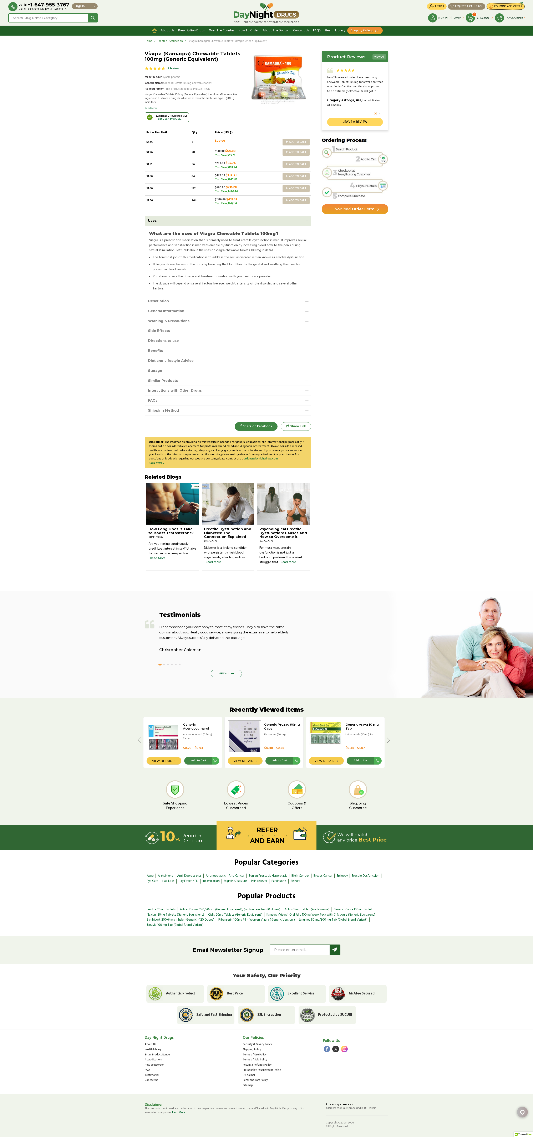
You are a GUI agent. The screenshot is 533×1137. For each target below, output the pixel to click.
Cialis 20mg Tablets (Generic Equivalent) (235, 914)
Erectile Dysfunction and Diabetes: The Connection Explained (227, 533)
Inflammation (211, 881)
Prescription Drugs (191, 30)
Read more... (156, 463)
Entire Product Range (157, 1055)
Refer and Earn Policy (255, 1080)
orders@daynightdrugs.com (260, 458)
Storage (155, 371)
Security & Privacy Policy (257, 1044)
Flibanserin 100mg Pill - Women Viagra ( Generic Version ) (256, 919)
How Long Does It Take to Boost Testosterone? (171, 531)
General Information (166, 311)
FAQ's (317, 30)
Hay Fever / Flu (188, 881)
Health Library (335, 30)
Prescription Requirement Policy (262, 1070)
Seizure (295, 881)
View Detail (162, 760)
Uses (152, 221)
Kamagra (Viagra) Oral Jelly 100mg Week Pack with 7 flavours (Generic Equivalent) (320, 914)
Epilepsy (342, 875)
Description (158, 301)
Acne (150, 875)
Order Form (353, 209)
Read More (151, 108)
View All (379, 57)
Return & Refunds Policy (257, 1065)
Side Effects (159, 331)
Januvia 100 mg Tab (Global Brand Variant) (175, 924)
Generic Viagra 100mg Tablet (353, 909)
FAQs (152, 400)
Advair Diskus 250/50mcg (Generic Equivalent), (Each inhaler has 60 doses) (230, 909)
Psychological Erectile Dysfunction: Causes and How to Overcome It (283, 533)
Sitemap (248, 1085)
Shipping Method (163, 410)
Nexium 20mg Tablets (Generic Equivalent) (175, 914)
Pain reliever (259, 881)
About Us (167, 30)
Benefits (155, 351)
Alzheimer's (165, 875)
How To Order (248, 30)
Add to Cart (297, 142)
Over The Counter (221, 30)
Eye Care (152, 881)
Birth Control (300, 875)
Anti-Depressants (189, 875)
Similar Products (163, 381)
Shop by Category (363, 30)
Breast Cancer (323, 875)
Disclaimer (249, 1075)
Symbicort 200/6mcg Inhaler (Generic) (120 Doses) (180, 919)
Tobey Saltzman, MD (169, 119)
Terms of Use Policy (254, 1055)
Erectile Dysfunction (170, 41)
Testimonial (152, 1075)
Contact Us (301, 30)
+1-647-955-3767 (48, 5)
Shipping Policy (252, 1050)
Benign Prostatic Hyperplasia (268, 875)
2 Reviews (173, 68)
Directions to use (163, 341)
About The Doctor (276, 30)
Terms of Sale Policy (255, 1060)
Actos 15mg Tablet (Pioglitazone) (306, 909)
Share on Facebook (257, 426)
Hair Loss (168, 881)
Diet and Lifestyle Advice (171, 361)
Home (148, 41)
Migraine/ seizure (235, 881)
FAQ (147, 1070)
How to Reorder (154, 1065)
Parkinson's (278, 881)
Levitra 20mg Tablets (161, 909)
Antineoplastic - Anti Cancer (225, 875)
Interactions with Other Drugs (175, 390)
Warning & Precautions (168, 321)
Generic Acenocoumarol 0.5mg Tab (196, 728)
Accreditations (154, 1060)
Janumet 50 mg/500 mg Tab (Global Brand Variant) (333, 919)
